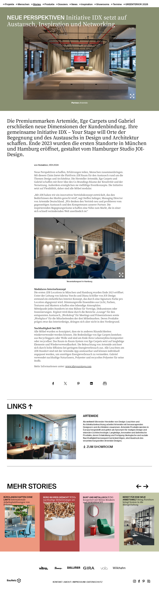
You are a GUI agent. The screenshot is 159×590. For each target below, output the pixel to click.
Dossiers (63, 4)
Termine (117, 4)
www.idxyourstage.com (78, 366)
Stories (37, 4)
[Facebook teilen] (53, 384)
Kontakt (58, 582)
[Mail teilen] (104, 384)
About (67, 582)
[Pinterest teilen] (78, 384)
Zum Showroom (100, 447)
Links (17, 406)
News (74, 4)
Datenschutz (94, 582)
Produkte (49, 4)
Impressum (79, 582)
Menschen (23, 4)
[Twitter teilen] (65, 384)
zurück (138, 485)
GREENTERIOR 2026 (136, 4)
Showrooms (102, 4)
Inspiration (87, 4)
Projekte (9, 4)
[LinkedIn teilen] (91, 384)
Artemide (84, 103)
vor (146, 485)
